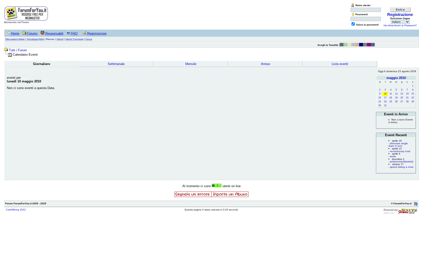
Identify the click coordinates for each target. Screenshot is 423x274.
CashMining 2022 (16, 209)
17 (385, 97)
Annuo (265, 64)
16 (379, 97)
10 (385, 93)
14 (407, 93)
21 (407, 97)
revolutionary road (400, 151)
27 (401, 101)
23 (379, 101)
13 (401, 93)
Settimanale (116, 64)
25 (390, 101)
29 (412, 101)
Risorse (50, 39)
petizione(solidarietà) (401, 161)
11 (391, 93)
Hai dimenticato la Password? (400, 25)
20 (401, 97)
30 (379, 105)
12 (396, 93)
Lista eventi (340, 64)
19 (396, 97)
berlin (393, 156)
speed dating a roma (401, 167)
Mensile (190, 64)
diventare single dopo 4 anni (398, 144)
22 (412, 97)
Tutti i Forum (18, 50)
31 (385, 105)
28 (407, 101)
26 (396, 101)
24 (385, 101)
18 (390, 97)
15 (412, 93)
